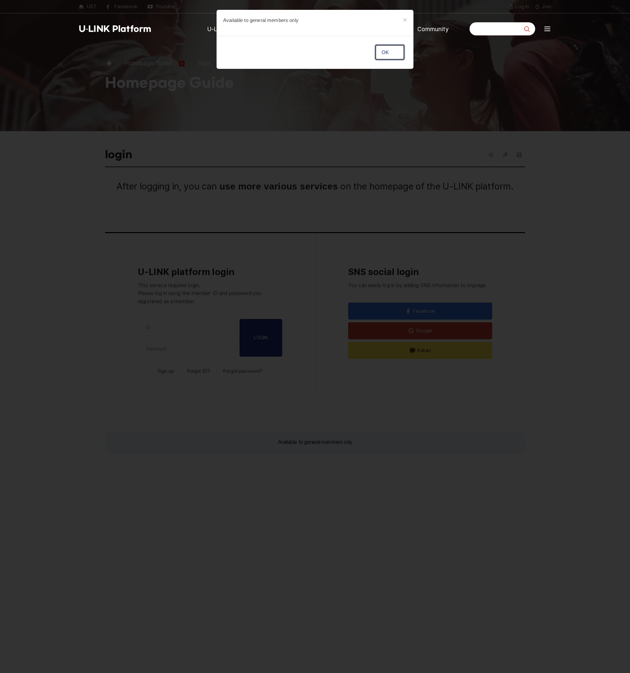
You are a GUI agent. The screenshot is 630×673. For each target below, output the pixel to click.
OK (385, 52)
